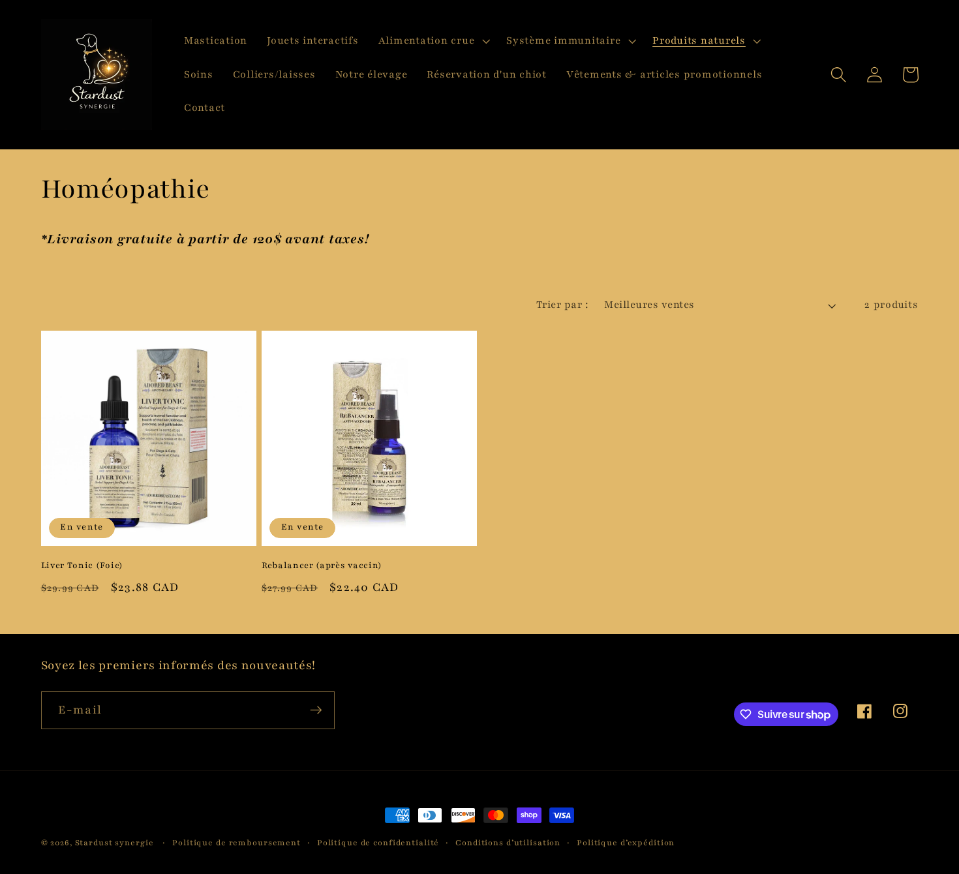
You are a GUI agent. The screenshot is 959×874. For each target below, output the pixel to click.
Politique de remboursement (236, 842)
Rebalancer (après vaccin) (322, 565)
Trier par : (562, 305)
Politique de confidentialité (378, 842)
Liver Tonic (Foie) (82, 565)
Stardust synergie (114, 842)
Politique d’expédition (626, 842)
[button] (433, 41)
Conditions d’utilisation (507, 842)
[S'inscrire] (316, 710)
